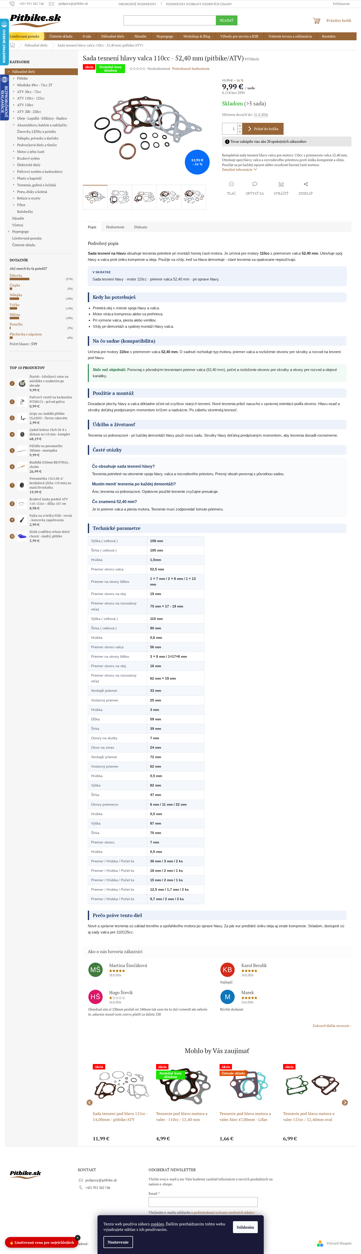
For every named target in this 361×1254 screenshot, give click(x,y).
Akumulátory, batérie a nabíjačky (42, 125)
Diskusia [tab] (140, 227)
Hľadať (226, 20)
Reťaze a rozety (28, 198)
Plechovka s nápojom (26, 334)
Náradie (18, 218)
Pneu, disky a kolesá (32, 191)
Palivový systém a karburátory (40, 171)
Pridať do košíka (266, 128)
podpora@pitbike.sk (101, 1180)
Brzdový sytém (28, 158)
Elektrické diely (28, 164)
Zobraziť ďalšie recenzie (331, 1025)
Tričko (15, 304)
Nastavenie (118, 1242)
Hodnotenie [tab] (115, 227)
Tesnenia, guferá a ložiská (36, 185)
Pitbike (22, 78)
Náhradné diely (23, 71)
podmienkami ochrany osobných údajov (224, 1212)
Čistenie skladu (23, 244)
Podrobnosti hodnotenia (190, 68)
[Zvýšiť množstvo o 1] (239, 126)
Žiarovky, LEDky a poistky (36, 131)
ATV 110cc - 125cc (31, 98)
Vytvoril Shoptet (339, 1243)
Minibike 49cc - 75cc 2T (34, 85)
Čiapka (15, 285)
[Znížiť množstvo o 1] (239, 132)
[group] (122, 1103)
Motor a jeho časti (30, 151)
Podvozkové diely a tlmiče (37, 144)
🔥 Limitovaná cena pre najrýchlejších (41, 1241)
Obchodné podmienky (137, 4)
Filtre (21, 204)
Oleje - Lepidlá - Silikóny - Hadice (42, 118)
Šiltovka (16, 275)
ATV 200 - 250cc (29, 111)
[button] (122, 1138)
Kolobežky (25, 211)
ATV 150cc (25, 104)
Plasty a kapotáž (29, 178)
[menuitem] (24, 36)
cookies (157, 1224)
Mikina (15, 314)
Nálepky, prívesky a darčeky (38, 138)
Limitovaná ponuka (27, 238)
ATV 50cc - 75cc (29, 91)
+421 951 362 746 (97, 1187)
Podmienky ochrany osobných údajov (199, 4)
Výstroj (17, 225)
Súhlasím (245, 1227)
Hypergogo (20, 231)
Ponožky (16, 324)
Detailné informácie (237, 169)
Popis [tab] (92, 227)
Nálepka (16, 294)
